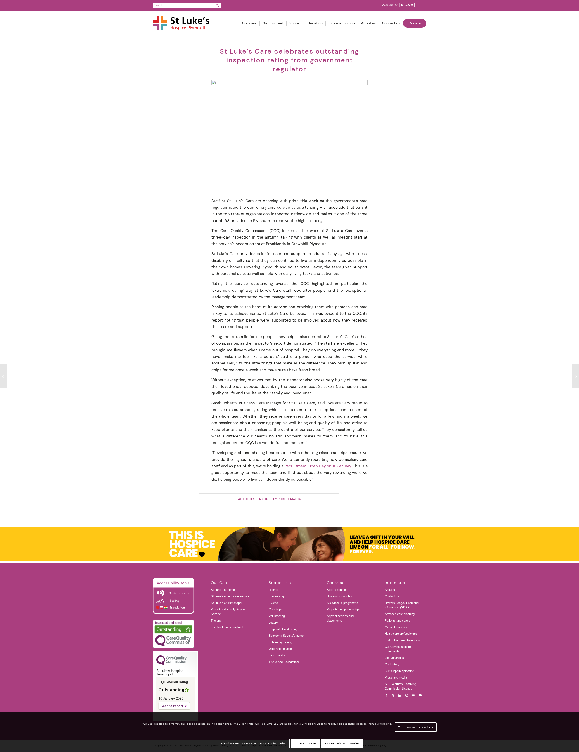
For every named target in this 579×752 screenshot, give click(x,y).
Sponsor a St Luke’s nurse (286, 635)
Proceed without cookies (342, 743)
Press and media (396, 677)
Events (273, 603)
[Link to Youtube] (420, 695)
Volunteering (277, 616)
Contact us (392, 596)
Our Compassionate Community (398, 649)
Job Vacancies (394, 658)
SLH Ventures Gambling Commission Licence (400, 686)
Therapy (216, 620)
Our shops (275, 609)
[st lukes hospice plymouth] (183, 23)
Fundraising (276, 596)
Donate (273, 589)
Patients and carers (397, 620)
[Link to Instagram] (406, 695)
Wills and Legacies (281, 648)
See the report (172, 706)
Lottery (273, 622)
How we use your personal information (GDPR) (402, 605)
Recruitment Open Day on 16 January (318, 465)
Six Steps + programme (342, 603)
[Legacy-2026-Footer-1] (289, 544)
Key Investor (277, 655)
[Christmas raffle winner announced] (3, 376)
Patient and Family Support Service (229, 612)
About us (390, 589)
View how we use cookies (415, 727)
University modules (339, 596)
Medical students (396, 627)
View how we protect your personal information (254, 743)
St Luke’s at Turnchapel (226, 603)
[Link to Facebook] (386, 695)
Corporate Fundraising (283, 629)
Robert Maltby (289, 499)
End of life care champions (402, 640)
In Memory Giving (280, 642)
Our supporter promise (399, 671)
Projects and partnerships (343, 609)
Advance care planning (400, 614)
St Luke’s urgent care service (230, 596)
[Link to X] (392, 695)
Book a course (336, 589)
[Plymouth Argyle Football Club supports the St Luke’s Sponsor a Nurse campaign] (575, 376)
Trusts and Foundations (284, 662)
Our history (392, 664)
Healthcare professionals (401, 633)
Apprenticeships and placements (340, 618)
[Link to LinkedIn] (399, 695)
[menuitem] (249, 23)
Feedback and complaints (227, 627)
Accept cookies (305, 743)
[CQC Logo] (171, 664)
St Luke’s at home (223, 589)
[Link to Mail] (413, 695)
